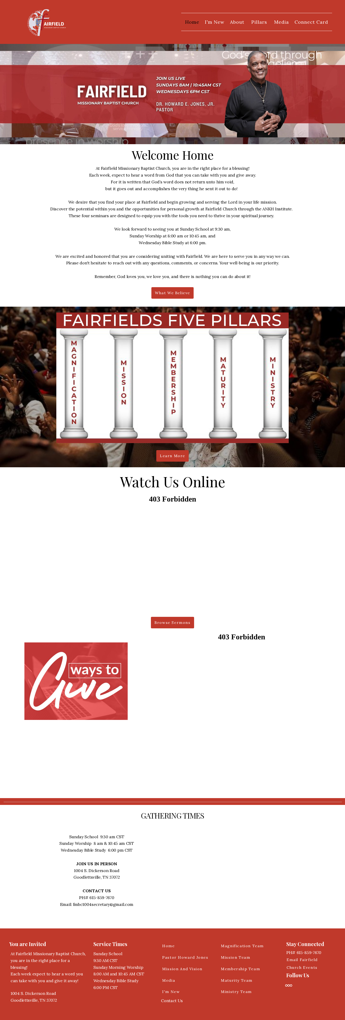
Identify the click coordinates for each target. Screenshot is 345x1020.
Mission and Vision (182, 968)
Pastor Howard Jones (185, 957)
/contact (191, 1000)
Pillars (259, 22)
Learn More (172, 455)
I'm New (214, 22)
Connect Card (311, 22)
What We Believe (172, 292)
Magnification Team (242, 945)
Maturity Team (237, 980)
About (238, 22)
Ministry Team (236, 991)
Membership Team (240, 968)
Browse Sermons (172, 622)
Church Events (302, 967)
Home (192, 22)
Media (281, 22)
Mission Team (235, 957)
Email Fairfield (302, 959)
